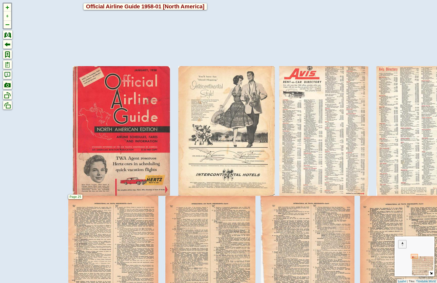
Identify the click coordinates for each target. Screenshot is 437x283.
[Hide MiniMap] (431, 273)
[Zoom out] (7, 24)
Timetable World (426, 281)
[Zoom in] (7, 7)
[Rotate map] (402, 244)
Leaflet (402, 281)
